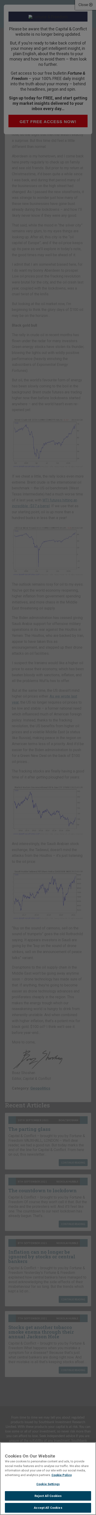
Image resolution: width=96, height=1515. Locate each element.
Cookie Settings (48, 1484)
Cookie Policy (61, 1475)
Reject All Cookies (48, 1496)
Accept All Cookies (48, 1507)
